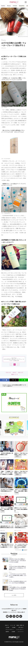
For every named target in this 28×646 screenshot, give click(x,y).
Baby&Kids (21, 5)
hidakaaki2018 (7, 213)
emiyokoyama (7, 270)
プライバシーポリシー (10, 629)
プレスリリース (20, 631)
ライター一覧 (12, 625)
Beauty (9, 5)
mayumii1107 (23, 36)
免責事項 (7, 631)
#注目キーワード (15, 374)
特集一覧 (6, 625)
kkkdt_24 (6, 327)
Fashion (3, 5)
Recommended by (18, 549)
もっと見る (14, 595)
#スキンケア (8, 372)
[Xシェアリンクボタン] (10, 616)
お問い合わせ (20, 627)
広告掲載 (13, 627)
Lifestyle (15, 5)
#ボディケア (20, 372)
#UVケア (14, 372)
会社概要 (13, 631)
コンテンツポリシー (20, 629)
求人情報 (7, 627)
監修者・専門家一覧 (20, 625)
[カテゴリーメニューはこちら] (26, 2)
